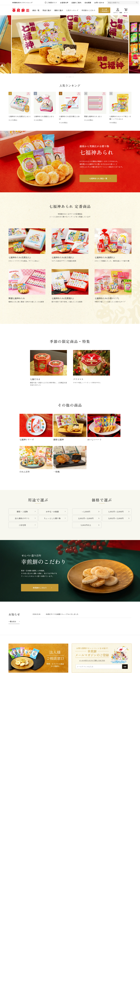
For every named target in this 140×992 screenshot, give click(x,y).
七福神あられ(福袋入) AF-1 (44, 116)
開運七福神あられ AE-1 (93, 116)
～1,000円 (86, 511)
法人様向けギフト (22, 518)
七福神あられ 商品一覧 (98, 178)
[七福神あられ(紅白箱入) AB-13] (70, 103)
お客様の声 (64, 2)
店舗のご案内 (76, 2)
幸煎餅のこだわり (88, 10)
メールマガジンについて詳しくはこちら (92, 660)
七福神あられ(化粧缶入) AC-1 (19, 116)
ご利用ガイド (52, 2)
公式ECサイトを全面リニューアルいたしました (62, 614)
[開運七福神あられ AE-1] (95, 103)
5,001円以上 (86, 525)
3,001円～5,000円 (116, 518)
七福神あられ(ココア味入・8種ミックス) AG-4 (120, 117)
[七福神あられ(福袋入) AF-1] (45, 103)
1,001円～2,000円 (116, 511)
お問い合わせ (99, 2)
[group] (70, 44)
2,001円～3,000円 (86, 518)
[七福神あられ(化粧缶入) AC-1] (20, 103)
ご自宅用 (22, 525)
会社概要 (88, 2)
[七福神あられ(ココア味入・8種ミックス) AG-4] (120, 103)
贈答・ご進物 (22, 511)
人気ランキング (72, 10)
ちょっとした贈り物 (52, 518)
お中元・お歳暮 (52, 511)
